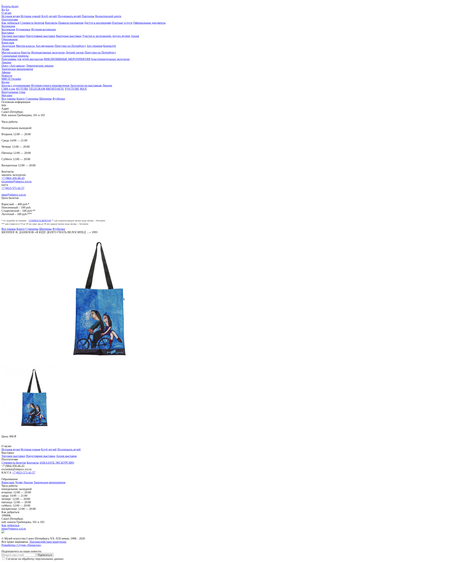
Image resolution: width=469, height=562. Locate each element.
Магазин (6, 95)
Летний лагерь (75, 52)
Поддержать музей (69, 16)
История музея (10, 16)
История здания (30, 449)
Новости (6, 75)
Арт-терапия (94, 45)
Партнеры (88, 16)
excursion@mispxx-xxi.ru (16, 181)
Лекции (6, 62)
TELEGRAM (37, 88)
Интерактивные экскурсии (48, 52)
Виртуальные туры (13, 92)
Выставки (7, 32)
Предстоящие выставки (40, 36)
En (7, 9)
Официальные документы (149, 22)
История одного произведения (50, 85)
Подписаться (45, 555)
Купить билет (10, 6)
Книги (20, 98)
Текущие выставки (13, 36)
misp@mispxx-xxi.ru (13, 194)
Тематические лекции (39, 65)
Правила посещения (70, 22)
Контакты (51, 22)
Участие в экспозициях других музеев (106, 36)
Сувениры (31, 98)
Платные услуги (122, 22)
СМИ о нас (8, 88)
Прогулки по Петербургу (70, 45)
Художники (23, 29)
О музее (6, 12)
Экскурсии (8, 45)
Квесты (25, 52)
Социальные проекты (15, 55)
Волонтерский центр (108, 16)
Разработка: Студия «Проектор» (21, 545)
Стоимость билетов (32, 22)
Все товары (8, 98)
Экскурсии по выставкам (86, 85)
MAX (83, 88)
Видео (5, 82)
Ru (3, 9)
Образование (9, 39)
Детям (5, 49)
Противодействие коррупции (47, 541)
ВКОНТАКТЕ (55, 88)
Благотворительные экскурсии (110, 59)
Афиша (5, 72)
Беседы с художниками (15, 85)
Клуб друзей (49, 16)
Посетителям (9, 19)
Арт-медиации (45, 45)
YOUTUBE (72, 88)
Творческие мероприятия (17, 69)
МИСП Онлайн (11, 78)
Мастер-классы (25, 45)
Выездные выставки (69, 36)
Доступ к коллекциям (97, 22)
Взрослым (7, 42)
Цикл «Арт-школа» (13, 65)
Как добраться (10, 22)
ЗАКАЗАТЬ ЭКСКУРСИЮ (57, 462)
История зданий (31, 16)
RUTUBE (22, 88)
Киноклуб (109, 45)
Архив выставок (66, 456)
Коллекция (8, 26)
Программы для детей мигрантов (22, 59)
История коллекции (43, 29)
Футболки (58, 98)
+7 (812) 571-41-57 (12, 188)
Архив (135, 36)
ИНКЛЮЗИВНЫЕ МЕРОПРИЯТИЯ (67, 59)
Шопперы (45, 98)
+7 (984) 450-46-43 (12, 178)
